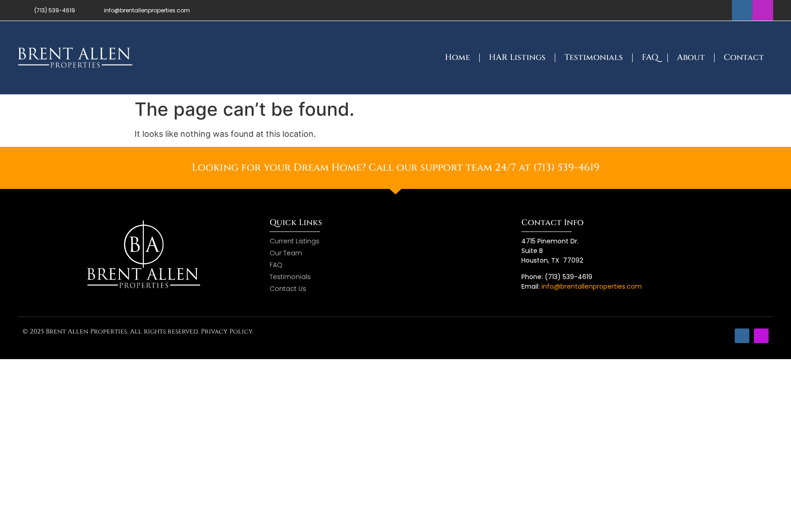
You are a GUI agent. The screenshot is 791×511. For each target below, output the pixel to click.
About (691, 57)
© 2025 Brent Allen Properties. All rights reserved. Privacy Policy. (138, 331)
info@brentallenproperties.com (592, 286)
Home (457, 57)
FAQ (650, 57)
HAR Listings (517, 57)
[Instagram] (763, 10)
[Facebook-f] (742, 10)
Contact (744, 57)
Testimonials (593, 57)
